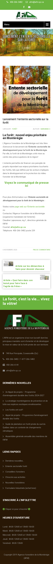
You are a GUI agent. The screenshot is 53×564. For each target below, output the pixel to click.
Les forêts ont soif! (14, 410)
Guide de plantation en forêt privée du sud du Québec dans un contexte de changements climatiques (24, 427)
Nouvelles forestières (15, 482)
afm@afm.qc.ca (36, 2)
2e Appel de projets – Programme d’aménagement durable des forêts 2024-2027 (23, 394)
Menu (6, 24)
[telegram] (4, 509)
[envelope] (29, 7)
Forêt (28, 48)
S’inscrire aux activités (15, 477)
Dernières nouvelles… (14, 461)
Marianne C (45, 129)
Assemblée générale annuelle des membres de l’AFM (25, 438)
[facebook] (24, 7)
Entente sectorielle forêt (16, 466)
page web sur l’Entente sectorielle (30, 206)
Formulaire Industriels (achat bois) (20, 488)
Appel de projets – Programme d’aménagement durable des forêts (25, 417)
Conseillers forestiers (15, 472)
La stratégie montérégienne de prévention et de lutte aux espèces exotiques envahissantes (25, 403)
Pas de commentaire (41, 250)
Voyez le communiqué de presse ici (26, 184)
